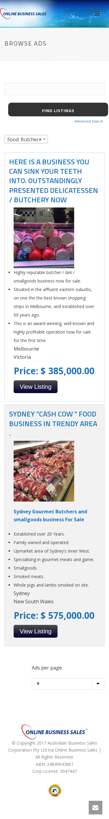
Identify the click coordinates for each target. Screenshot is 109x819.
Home (34, 56)
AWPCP (49, 56)
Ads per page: (47, 667)
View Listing (35, 386)
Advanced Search (89, 121)
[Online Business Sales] (24, 13)
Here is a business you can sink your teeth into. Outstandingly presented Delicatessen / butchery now (53, 180)
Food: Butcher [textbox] (24, 139)
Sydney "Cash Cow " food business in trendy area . (53, 423)
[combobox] (26, 139)
